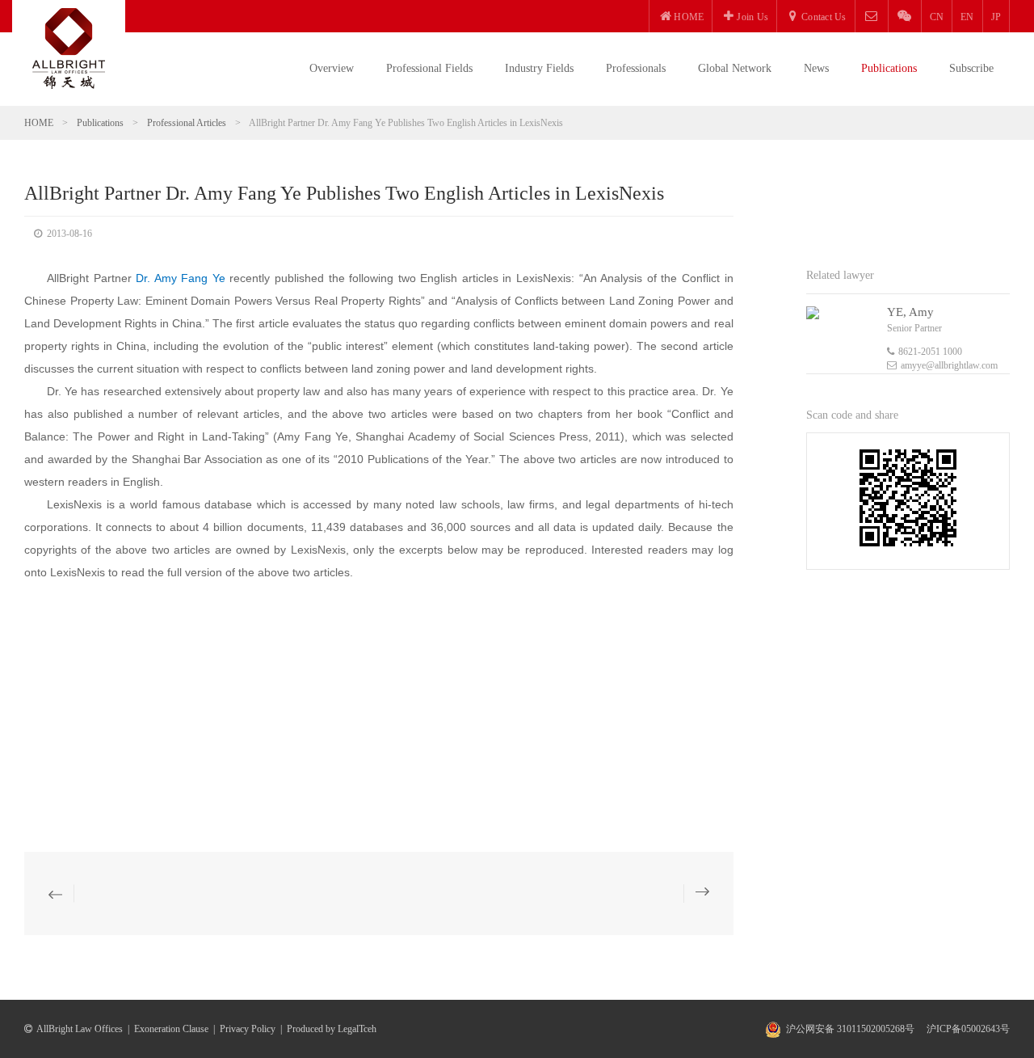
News (816, 68)
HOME (38, 123)
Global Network (734, 68)
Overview (331, 68)
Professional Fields (429, 68)
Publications (889, 68)
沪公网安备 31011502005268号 (850, 1029)
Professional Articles (186, 123)
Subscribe (971, 68)
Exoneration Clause (171, 1029)
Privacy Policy (247, 1029)
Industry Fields (539, 68)
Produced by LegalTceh (331, 1029)
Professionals (636, 68)
